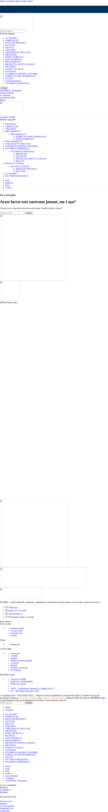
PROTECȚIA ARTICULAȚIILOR (31, 159)
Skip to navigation (8, 1)
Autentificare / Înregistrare (16, 781)
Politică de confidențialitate (22, 681)
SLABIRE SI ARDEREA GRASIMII (21, 74)
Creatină (14, 656)
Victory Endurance (13, 81)
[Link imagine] (21, 598)
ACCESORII (11, 38)
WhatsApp (12, 607)
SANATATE (10, 71)
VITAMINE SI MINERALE (17, 83)
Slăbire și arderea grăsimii (21, 660)
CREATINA (10, 50)
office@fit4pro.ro (15, 614)
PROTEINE (10, 67)
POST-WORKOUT (13, 59)
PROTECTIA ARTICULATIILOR (20, 64)
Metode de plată (17, 628)
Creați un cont (6, 801)
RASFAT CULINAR (14, 69)
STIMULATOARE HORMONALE (20, 76)
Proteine (14, 658)
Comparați (9, 778)
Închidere (4, 787)
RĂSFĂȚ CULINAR (20, 166)
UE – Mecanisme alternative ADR (25, 691)
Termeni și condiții (18, 679)
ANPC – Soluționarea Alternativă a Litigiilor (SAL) (32, 688)
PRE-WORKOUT (13, 62)
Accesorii (14, 663)
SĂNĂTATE (21, 156)
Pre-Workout (16, 670)
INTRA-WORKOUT (14, 57)
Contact (14, 635)
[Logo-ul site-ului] (16, 28)
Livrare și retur (17, 631)
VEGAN (9, 78)
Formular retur (17, 633)
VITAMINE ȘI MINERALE (23, 151)
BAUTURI (10, 45)
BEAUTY (9, 47)
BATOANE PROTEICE (15, 43)
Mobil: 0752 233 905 (17, 611)
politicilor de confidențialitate (53, 698)
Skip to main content (24, 1)
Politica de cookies (18, 684)
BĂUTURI (20, 171)
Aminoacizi (15, 653)
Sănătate (14, 665)
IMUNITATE (11, 55)
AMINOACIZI (11, 40)
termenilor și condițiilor (28, 698)
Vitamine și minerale (19, 668)
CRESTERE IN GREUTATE (17, 52)
